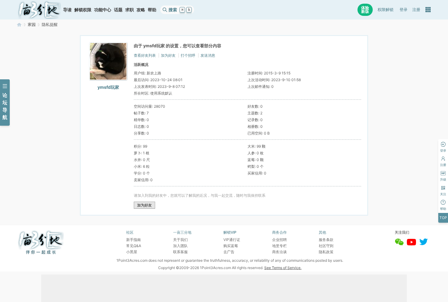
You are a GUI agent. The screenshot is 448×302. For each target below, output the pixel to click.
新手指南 (133, 239)
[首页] (39, 10)
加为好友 (168, 55)
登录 (403, 9)
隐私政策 (326, 252)
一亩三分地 (19, 24)
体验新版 (365, 9)
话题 (118, 9)
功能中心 (102, 9)
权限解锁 (385, 9)
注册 (416, 9)
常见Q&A (133, 245)
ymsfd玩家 (108, 87)
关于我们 (180, 239)
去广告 (228, 252)
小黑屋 (131, 252)
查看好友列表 (145, 55)
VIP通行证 (231, 239)
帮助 (152, 9)
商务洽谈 (279, 252)
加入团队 (180, 245)
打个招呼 (188, 55)
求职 (129, 9)
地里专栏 (279, 245)
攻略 (141, 9)
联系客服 (180, 252)
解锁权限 (82, 9)
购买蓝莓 (230, 245)
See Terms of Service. (282, 267)
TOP (443, 217)
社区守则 (326, 245)
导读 (67, 9)
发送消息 (208, 55)
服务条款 (326, 239)
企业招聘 (279, 239)
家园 (32, 24)
